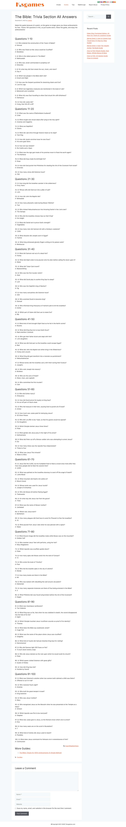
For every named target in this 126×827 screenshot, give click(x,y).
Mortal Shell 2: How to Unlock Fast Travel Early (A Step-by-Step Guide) (99, 41)
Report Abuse (93, 5)
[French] (102, 2)
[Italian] (107, 2)
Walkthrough (82, 5)
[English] (100, 2)
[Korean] (111, 2)
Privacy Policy (105, 5)
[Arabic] (98, 2)
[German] (105, 2)
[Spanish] (115, 2)
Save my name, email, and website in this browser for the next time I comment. (44, 808)
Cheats (58, 5)
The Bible (19, 757)
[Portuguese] (113, 2)
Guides (66, 5)
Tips (73, 5)
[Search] (108, 17)
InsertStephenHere (71, 746)
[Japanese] (109, 2)
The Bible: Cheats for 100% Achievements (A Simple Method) (40, 753)
